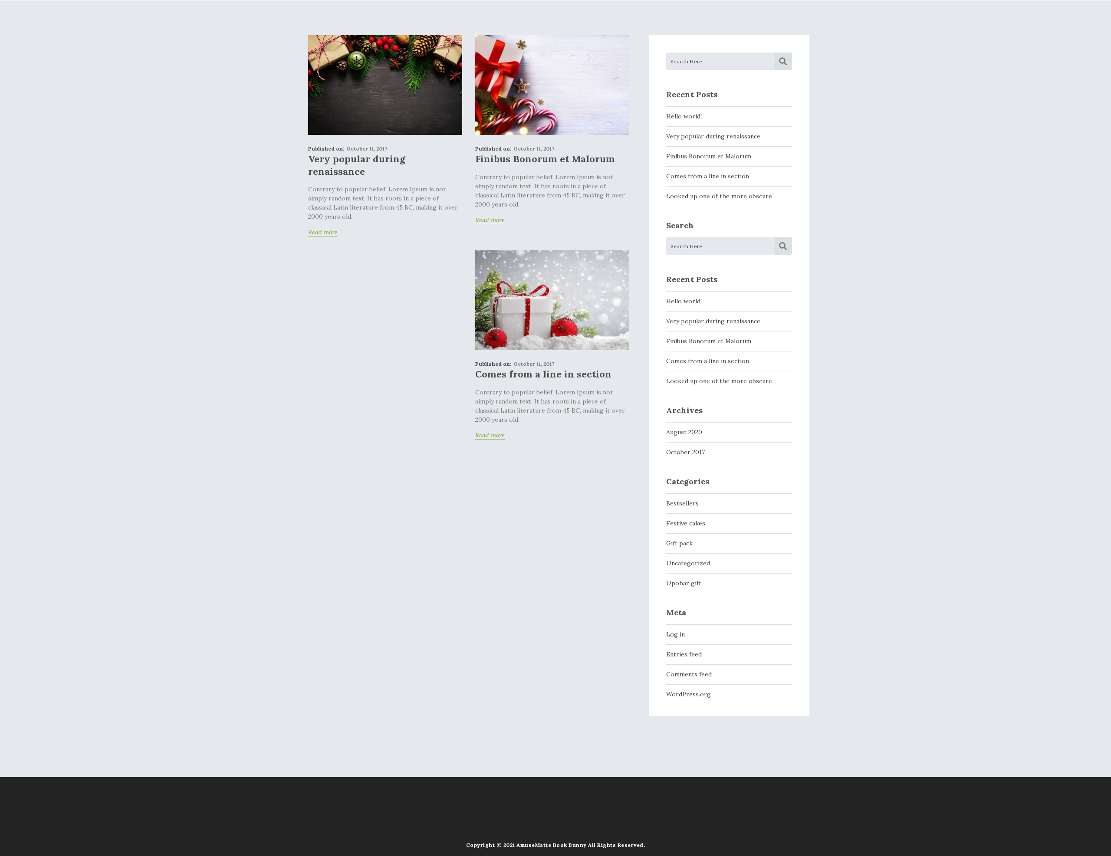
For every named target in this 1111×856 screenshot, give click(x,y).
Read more (323, 233)
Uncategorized (688, 563)
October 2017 (685, 452)
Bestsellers (682, 503)
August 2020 (684, 432)
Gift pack (679, 543)
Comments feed (689, 674)
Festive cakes (685, 523)
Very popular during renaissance (356, 165)
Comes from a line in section (543, 374)
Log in (675, 634)
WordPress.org (688, 694)
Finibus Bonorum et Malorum (545, 159)
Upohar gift (683, 583)
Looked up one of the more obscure (719, 196)
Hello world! (684, 116)
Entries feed (684, 654)
